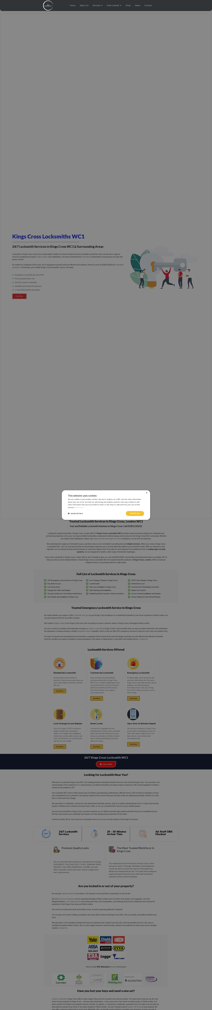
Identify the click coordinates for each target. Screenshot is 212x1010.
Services (96, 5)
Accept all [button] (135, 513)
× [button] (146, 493)
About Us (84, 5)
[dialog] (106, 505)
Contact (148, 5)
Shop (128, 5)
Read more (79, 507)
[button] (75, 513)
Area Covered (113, 5)
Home (72, 5)
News (137, 5)
